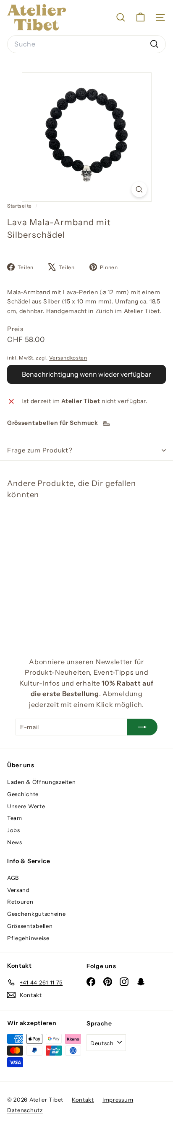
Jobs (13, 830)
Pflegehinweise (28, 938)
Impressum (117, 1099)
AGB (13, 877)
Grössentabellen (30, 925)
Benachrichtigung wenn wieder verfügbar (86, 374)
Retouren (20, 901)
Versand (18, 889)
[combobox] (86, 44)
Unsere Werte (26, 806)
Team (14, 818)
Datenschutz (25, 1110)
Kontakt (83, 1099)
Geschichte (23, 794)
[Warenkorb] (140, 17)
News (14, 842)
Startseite (20, 206)
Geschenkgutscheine (36, 913)
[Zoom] (139, 189)
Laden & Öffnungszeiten (41, 782)
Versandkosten (68, 358)
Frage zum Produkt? (40, 450)
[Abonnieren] (142, 727)
